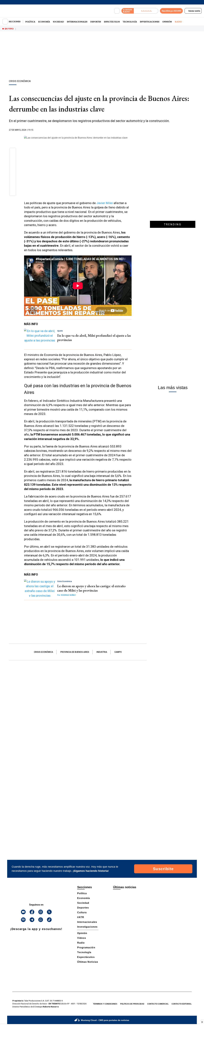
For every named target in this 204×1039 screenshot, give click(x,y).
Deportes (95, 21)
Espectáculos (112, 21)
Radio (178, 21)
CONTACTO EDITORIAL (182, 1004)
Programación (86, 947)
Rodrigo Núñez (66, 595)
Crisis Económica (43, 652)
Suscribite (163, 869)
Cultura (82, 912)
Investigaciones (149, 21)
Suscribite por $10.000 (171, 10)
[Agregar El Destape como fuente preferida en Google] (131, 130)
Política (30, 21)
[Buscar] (117, 11)
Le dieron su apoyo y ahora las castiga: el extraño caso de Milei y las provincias (91, 588)
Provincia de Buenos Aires (74, 652)
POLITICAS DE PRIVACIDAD (132, 1004)
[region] (102, 56)
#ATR (80, 917)
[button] (12, 152)
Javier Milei (105, 203)
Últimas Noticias (87, 962)
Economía (44, 21)
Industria (101, 652)
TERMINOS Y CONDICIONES (105, 1004)
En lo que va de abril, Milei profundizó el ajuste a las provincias (94, 337)
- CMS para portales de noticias (105, 1020)
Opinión (167, 21)
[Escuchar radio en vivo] (146, 11)
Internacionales (77, 21)
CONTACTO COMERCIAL (158, 1004)
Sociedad (58, 21)
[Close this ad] (202, 1022)
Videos (81, 938)
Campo (118, 652)
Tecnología (130, 21)
